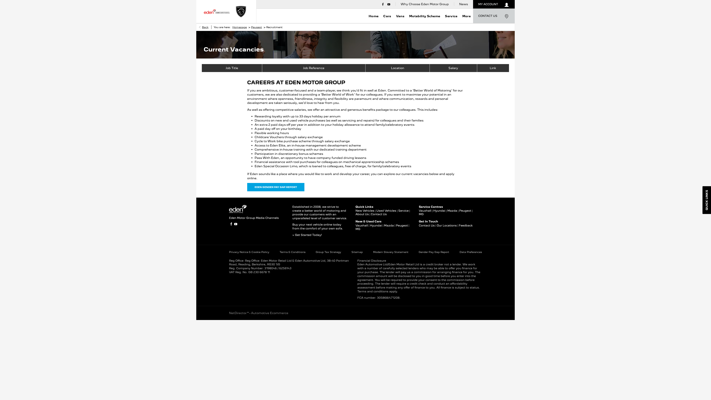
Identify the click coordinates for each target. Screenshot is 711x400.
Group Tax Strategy (328, 252)
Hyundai (376, 225)
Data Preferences (471, 252)
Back (205, 27)
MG (358, 229)
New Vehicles (365, 210)
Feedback (466, 225)
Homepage (239, 27)
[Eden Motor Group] (216, 11)
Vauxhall (362, 225)
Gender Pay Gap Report (434, 252)
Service (403, 210)
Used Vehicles (386, 210)
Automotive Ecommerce (269, 313)
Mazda (389, 225)
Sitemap (357, 252)
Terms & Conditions (293, 252)
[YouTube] (389, 4)
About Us (362, 214)
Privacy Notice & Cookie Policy (249, 252)
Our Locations (447, 225)
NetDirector (238, 313)
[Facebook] (383, 4)
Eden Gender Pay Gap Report (276, 187)
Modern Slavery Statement (390, 252)
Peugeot (256, 27)
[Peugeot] (241, 11)
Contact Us (379, 214)
